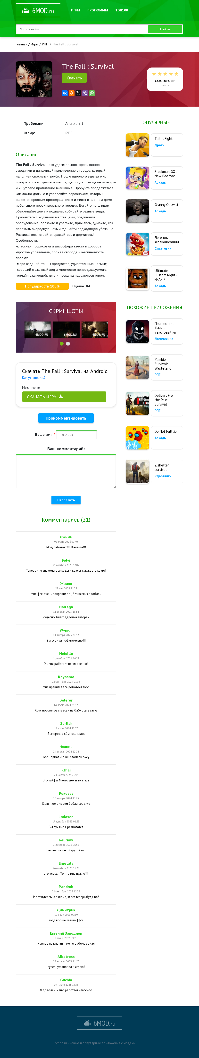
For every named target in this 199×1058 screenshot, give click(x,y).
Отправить (66, 500)
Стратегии (163, 248)
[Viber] (85, 93)
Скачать (74, 78)
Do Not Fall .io (166, 431)
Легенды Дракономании (167, 239)
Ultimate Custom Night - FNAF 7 (166, 275)
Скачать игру (41, 396)
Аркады (160, 182)
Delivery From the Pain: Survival (165, 399)
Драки (160, 145)
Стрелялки (163, 476)
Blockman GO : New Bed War (166, 173)
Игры (75, 10)
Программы (97, 10)
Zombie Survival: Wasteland (163, 364)
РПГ (157, 374)
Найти (165, 29)
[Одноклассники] (72, 93)
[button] (62, 344)
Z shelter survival (162, 467)
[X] (78, 93)
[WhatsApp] (92, 93)
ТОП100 (121, 10)
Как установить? (34, 377)
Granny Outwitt (166, 204)
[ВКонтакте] (65, 93)
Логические (164, 339)
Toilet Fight (164, 138)
